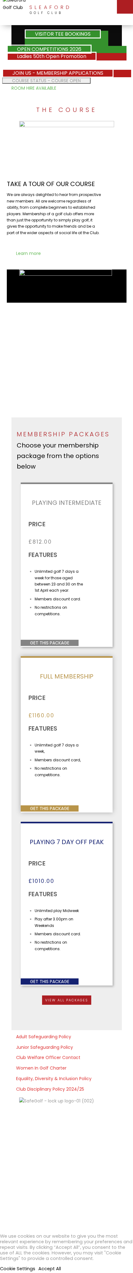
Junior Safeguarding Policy (44, 1047)
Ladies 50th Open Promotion (51, 56)
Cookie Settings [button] (17, 1268)
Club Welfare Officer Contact (48, 1057)
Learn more (28, 253)
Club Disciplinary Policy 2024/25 (50, 1089)
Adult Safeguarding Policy (43, 1037)
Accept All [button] (49, 1268)
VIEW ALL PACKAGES (66, 1000)
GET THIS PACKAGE (49, 643)
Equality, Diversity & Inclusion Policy (54, 1078)
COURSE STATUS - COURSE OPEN (46, 81)
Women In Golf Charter (41, 1068)
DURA (102, 1202)
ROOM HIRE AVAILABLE (33, 88)
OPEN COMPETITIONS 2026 (49, 49)
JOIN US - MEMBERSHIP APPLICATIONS (57, 73)
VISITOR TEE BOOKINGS (63, 34)
